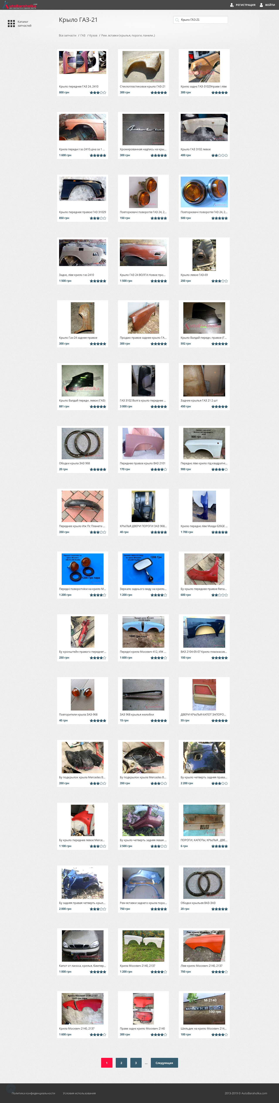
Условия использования (79, 1093)
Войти (270, 5)
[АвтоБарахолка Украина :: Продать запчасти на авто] (19, 5)
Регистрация (245, 5)
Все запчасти (67, 35)
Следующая (164, 1063)
